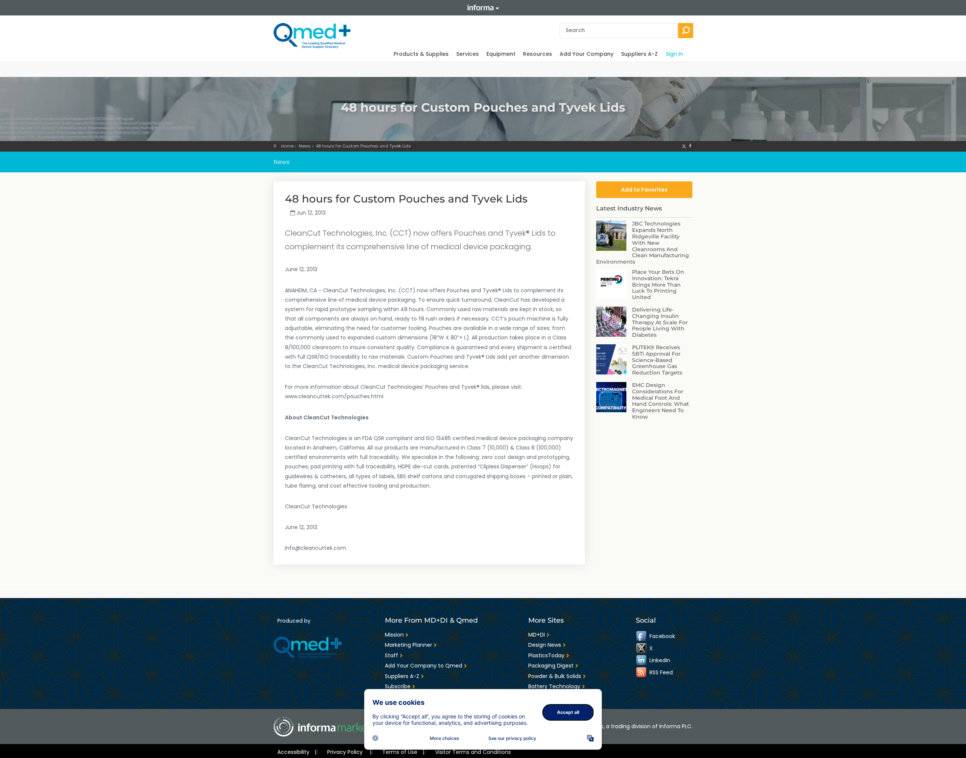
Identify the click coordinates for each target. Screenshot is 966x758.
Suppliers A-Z (639, 54)
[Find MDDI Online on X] (642, 648)
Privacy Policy (349, 752)
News (305, 146)
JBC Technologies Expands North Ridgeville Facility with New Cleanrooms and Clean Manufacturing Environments (642, 242)
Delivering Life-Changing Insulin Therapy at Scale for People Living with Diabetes (660, 322)
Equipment (500, 54)
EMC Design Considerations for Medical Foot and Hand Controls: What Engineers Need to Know (660, 401)
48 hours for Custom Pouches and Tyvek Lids (363, 146)
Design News (544, 645)
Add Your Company (587, 54)
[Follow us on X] (684, 146)
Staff (391, 655)
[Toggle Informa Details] (483, 8)
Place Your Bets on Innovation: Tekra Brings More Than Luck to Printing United (658, 285)
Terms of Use (403, 752)
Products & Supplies (421, 54)
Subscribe (398, 686)
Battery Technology (554, 686)
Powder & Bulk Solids (554, 676)
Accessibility (296, 752)
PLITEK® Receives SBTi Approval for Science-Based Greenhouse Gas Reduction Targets (657, 360)
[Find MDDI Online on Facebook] (642, 636)
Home (287, 146)
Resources (537, 54)
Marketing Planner (408, 645)
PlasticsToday (546, 655)
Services (467, 54)
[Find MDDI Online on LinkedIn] (642, 660)
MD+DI (536, 634)
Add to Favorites (644, 189)
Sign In (674, 54)
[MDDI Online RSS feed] (642, 672)
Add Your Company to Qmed (423, 665)
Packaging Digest (551, 665)
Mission (394, 634)
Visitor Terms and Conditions (473, 752)
